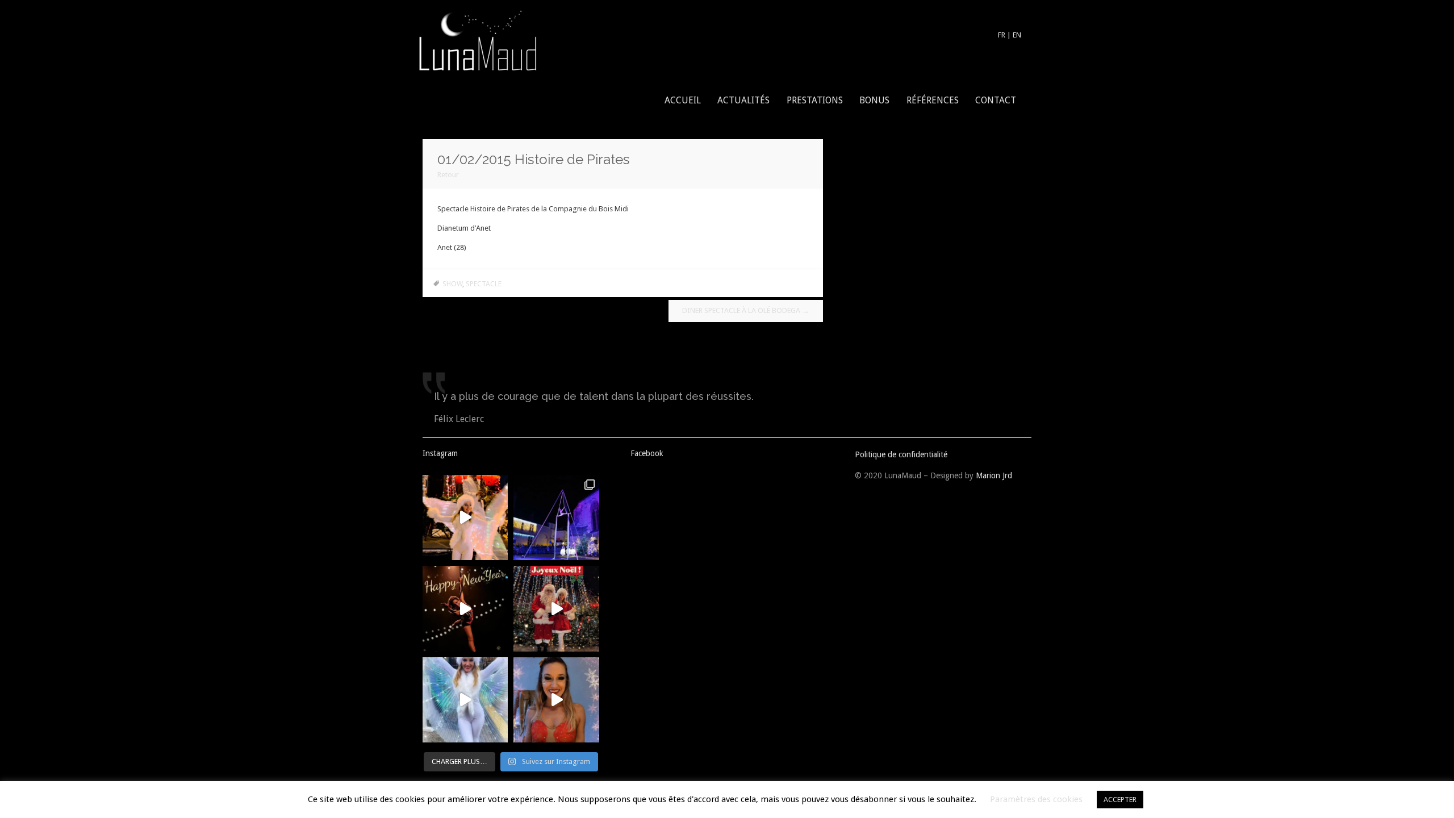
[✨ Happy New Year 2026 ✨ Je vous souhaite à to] (465, 608)
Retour (448, 174)
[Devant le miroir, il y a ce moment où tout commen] (556, 699)
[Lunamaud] (477, 39)
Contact (995, 100)
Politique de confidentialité (901, 454)
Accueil (683, 100)
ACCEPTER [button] (1120, 799)
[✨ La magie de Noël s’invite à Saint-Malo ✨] (465, 699)
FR (1001, 35)
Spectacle (484, 283)
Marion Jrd (994, 475)
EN (1017, 35)
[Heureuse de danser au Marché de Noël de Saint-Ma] (465, 517)
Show (452, 283)
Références (932, 100)
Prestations (815, 100)
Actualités (743, 100)
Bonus (874, 100)
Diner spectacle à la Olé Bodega (745, 310)
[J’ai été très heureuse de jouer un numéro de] (556, 517)
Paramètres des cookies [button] (1036, 799)
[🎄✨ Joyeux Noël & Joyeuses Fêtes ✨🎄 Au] (556, 608)
